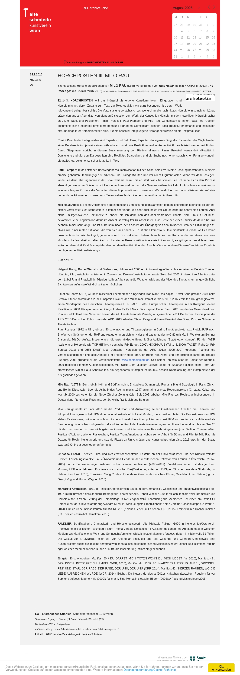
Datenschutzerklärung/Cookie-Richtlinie (150, 669)
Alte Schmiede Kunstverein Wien (38, 20)
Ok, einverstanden (221, 667)
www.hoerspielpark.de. (136, 359)
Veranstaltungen (75, 62)
